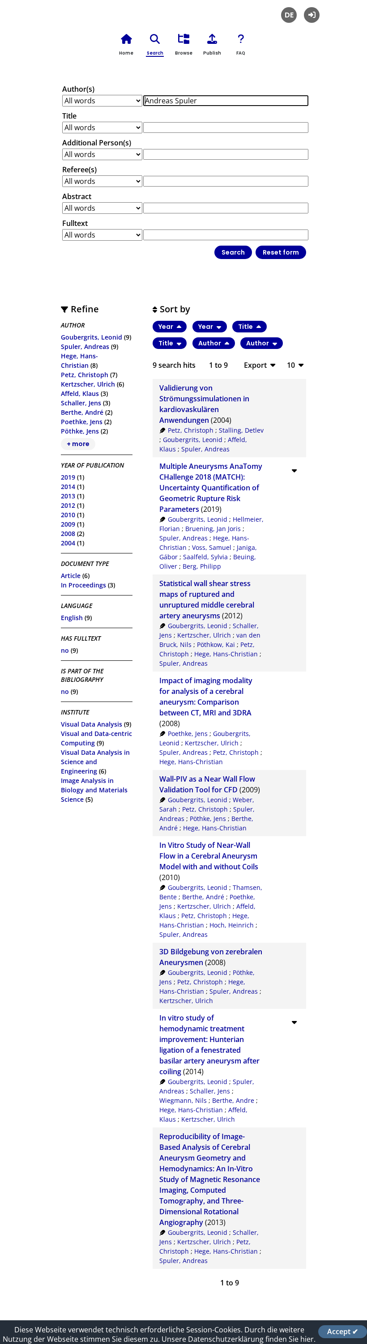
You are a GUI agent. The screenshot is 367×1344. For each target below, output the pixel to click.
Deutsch (289, 15)
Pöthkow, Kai (216, 644)
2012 (68, 505)
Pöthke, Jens (80, 431)
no (65, 650)
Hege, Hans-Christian (226, 654)
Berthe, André (82, 412)
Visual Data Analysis (91, 724)
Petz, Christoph (84, 374)
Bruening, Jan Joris (213, 528)
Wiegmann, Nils (183, 1100)
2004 (68, 543)
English (72, 617)
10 (291, 365)
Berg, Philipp (202, 566)
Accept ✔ (342, 1331)
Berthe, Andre (233, 1100)
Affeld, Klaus (80, 393)
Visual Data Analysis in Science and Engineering (95, 761)
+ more (78, 444)
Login (312, 15)
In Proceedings (83, 585)
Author (210, 343)
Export (255, 365)
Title (69, 116)
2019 (68, 477)
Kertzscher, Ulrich (88, 384)
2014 (68, 486)
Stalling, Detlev (241, 430)
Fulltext (75, 223)
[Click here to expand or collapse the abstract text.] (294, 470)
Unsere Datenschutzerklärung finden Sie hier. (239, 1339)
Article (71, 575)
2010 (68, 514)
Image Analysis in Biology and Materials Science (94, 790)
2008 (68, 533)
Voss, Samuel (211, 547)
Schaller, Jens (81, 403)
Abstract (76, 196)
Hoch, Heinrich (231, 925)
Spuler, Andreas (85, 346)
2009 (68, 524)
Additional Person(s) (96, 143)
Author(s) (78, 89)
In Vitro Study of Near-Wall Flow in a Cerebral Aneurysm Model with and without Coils (208, 856)
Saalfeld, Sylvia (205, 557)
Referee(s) (79, 169)
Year (166, 326)
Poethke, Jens (81, 421)
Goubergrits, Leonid (91, 337)
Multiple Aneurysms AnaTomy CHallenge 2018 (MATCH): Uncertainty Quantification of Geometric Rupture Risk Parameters (210, 487)
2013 (68, 496)
